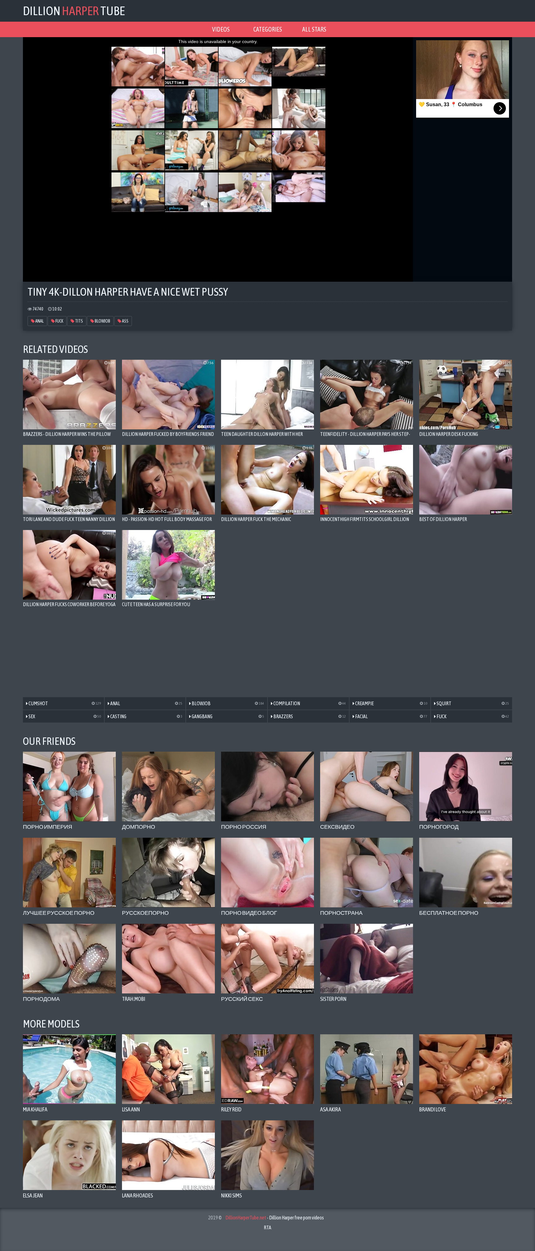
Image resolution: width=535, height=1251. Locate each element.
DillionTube (74, 11)
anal (39, 321)
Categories (267, 29)
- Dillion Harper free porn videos (274, 1217)
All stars (314, 29)
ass (124, 321)
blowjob (102, 321)
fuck (59, 321)
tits (78, 321)
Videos (221, 29)
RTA (267, 1227)
